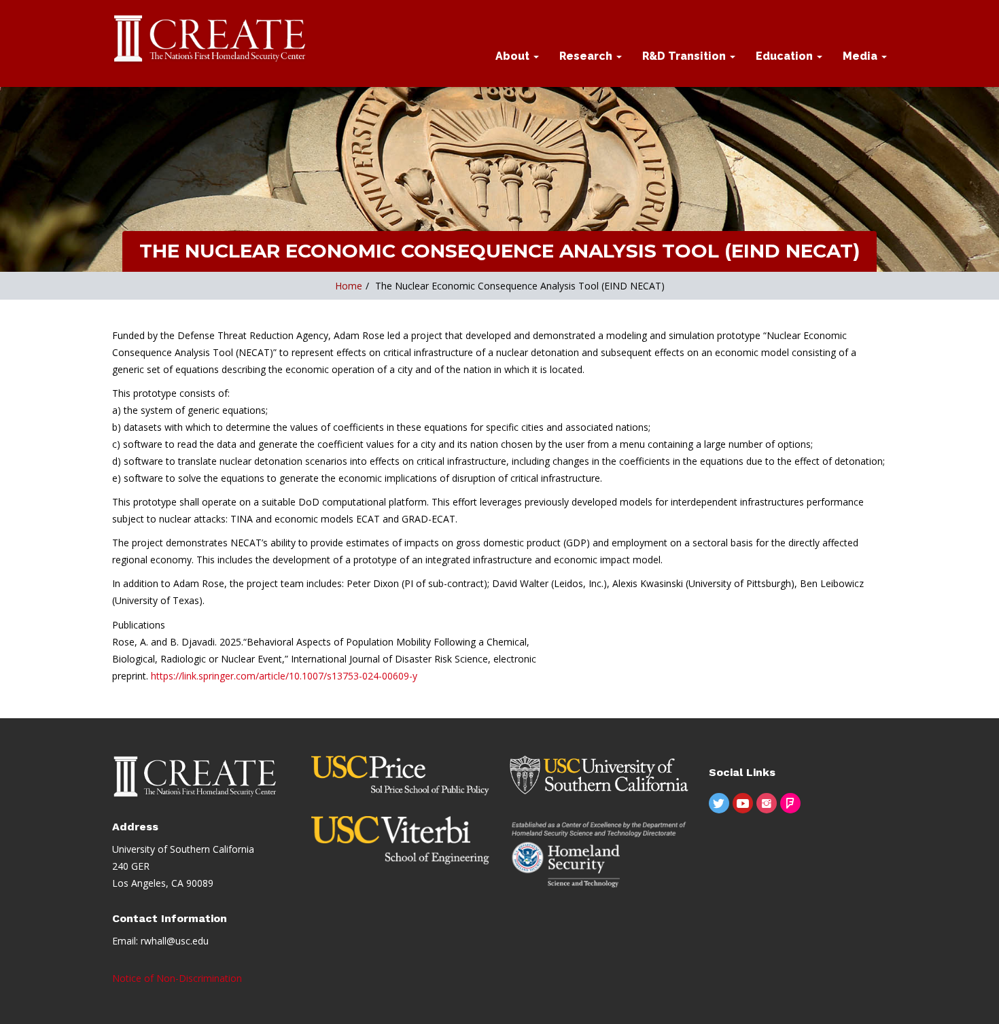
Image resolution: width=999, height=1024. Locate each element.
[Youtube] (743, 803)
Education (786, 56)
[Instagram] (766, 803)
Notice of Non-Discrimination (177, 978)
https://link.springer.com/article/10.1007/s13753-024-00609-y (284, 675)
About (513, 56)
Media (861, 56)
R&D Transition (685, 56)
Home (348, 285)
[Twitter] (719, 803)
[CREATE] (210, 39)
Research (587, 56)
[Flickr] (790, 803)
